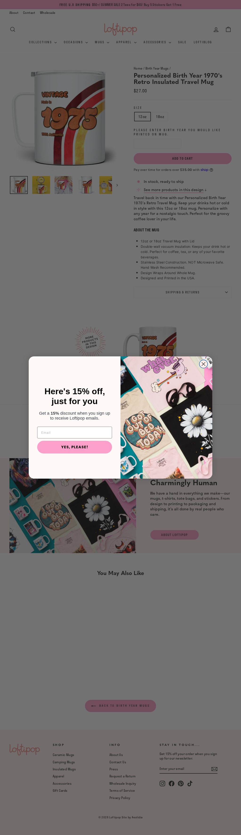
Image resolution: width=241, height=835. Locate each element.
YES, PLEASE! (74, 447)
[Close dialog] (203, 364)
